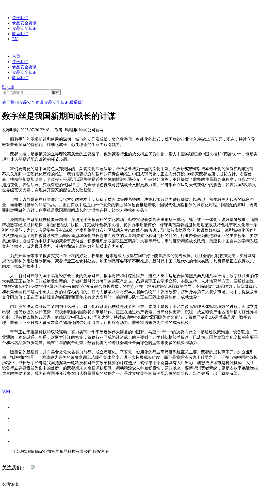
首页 (16, 56)
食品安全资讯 (24, 23)
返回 (6, 391)
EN (15, 39)
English (8, 87)
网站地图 (22, 457)
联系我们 (20, 34)
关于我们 (20, 18)
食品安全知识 (24, 28)
